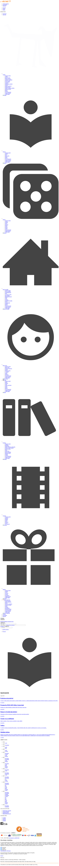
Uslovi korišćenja (6, 811)
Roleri (6, 606)
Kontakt (4, 818)
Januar (6, 767)
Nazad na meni (8, 75)
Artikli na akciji (8, 93)
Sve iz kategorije (8, 92)
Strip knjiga (7, 155)
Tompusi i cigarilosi (8, 79)
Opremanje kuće (8, 292)
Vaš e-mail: (2, 623)
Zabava (6, 221)
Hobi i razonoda (8, 452)
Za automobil (7, 302)
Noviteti (4, 7)
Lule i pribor (7, 81)
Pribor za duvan (8, 78)
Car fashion (5, 4)
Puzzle (6, 227)
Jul (5, 779)
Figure (6, 226)
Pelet (6, 293)
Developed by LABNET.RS (14, 837)
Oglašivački (4, 849)
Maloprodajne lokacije (7, 813)
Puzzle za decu (7, 370)
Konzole (6, 224)
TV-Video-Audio (8, 294)
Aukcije (4, 614)
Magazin (4, 5)
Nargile (6, 84)
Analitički (3, 848)
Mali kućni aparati (8, 296)
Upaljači (6, 82)
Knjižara (6, 444)
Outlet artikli (7, 94)
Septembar (7, 745)
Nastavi (1, 855)
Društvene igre (7, 87)
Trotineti (6, 607)
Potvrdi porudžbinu (3, 621)
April (6, 743)
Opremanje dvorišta (8, 300)
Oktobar (6, 794)
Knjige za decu (8, 449)
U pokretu (7, 371)
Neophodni (4, 847)
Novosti (4, 819)
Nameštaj (6, 374)
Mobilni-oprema (8, 89)
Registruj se (2, 626)
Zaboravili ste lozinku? (10, 625)
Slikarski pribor (8, 453)
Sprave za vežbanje (8, 603)
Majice (6, 157)
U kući (6, 372)
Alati (6, 298)
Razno (6, 90)
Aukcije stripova (6, 3)
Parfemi (6, 383)
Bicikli (6, 602)
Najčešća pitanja (6, 812)
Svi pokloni (7, 595)
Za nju (6, 592)
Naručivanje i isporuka (7, 810)
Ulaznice (6, 517)
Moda (6, 373)
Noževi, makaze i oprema (9, 88)
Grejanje (6, 299)
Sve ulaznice (7, 524)
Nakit (6, 384)
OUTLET (4, 13)
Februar (6, 751)
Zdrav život (7, 451)
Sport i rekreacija (7, 599)
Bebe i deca (7, 367)
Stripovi (6, 153)
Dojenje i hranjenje (8, 368)
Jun (5, 798)
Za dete (6, 594)
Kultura (6, 519)
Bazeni (6, 304)
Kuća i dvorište (8, 291)
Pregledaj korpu (10, 621)
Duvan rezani (7, 77)
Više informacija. (3, 850)
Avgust (6, 754)
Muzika (6, 518)
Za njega (6, 593)
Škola (6, 450)
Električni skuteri (8, 609)
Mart (6, 748)
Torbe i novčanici (8, 385)
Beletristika (7, 445)
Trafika (6, 76)
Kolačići (4, 820)
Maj (6, 786)
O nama (4, 817)
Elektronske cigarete (8, 83)
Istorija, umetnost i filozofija (10, 446)
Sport (6, 520)
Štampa (6, 91)
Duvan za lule (7, 80)
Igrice (6, 223)
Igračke (6, 222)
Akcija (4, 9)
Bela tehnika (7, 295)
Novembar (7, 759)
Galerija (6, 455)
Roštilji (6, 303)
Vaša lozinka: (7, 625)
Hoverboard (7, 608)
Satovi (6, 387)
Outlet (4, 8)
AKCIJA (4, 14)
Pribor (6, 156)
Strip (6, 154)
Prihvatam (9, 850)
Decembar (7, 753)
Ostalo (6, 228)
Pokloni (6, 591)
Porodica (6, 521)
